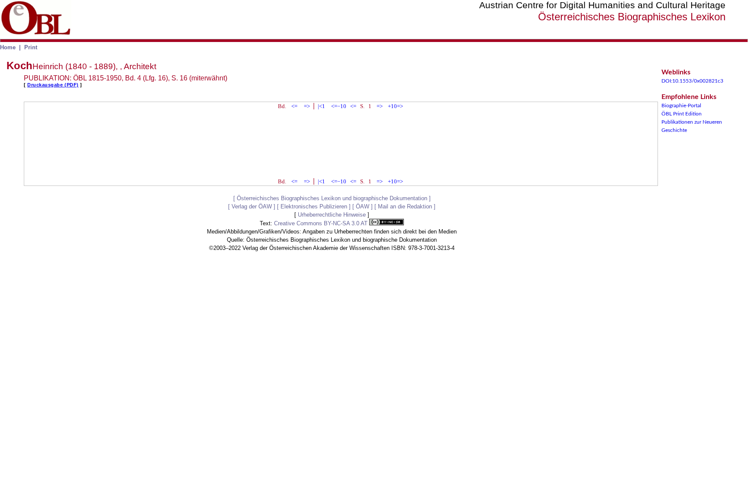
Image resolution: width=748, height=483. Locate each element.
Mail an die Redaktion (405, 206)
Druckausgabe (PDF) (53, 84)
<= (294, 106)
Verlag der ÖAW (252, 206)
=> (307, 106)
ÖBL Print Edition (681, 113)
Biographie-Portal (681, 105)
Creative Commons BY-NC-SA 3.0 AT (321, 223)
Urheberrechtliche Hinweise (332, 214)
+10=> (395, 106)
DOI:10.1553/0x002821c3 (692, 80)
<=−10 (338, 106)
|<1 (321, 106)
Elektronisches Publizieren (313, 206)
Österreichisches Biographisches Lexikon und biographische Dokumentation (332, 198)
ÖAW (362, 206)
